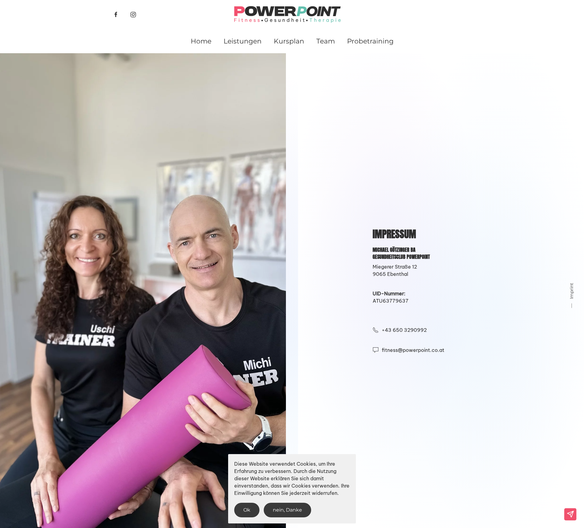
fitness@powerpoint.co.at (413, 350)
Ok (246, 510)
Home (201, 41)
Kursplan (289, 41)
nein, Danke (287, 510)
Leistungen (243, 41)
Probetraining (370, 41)
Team (325, 41)
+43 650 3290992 (404, 330)
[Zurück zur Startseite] (287, 14)
